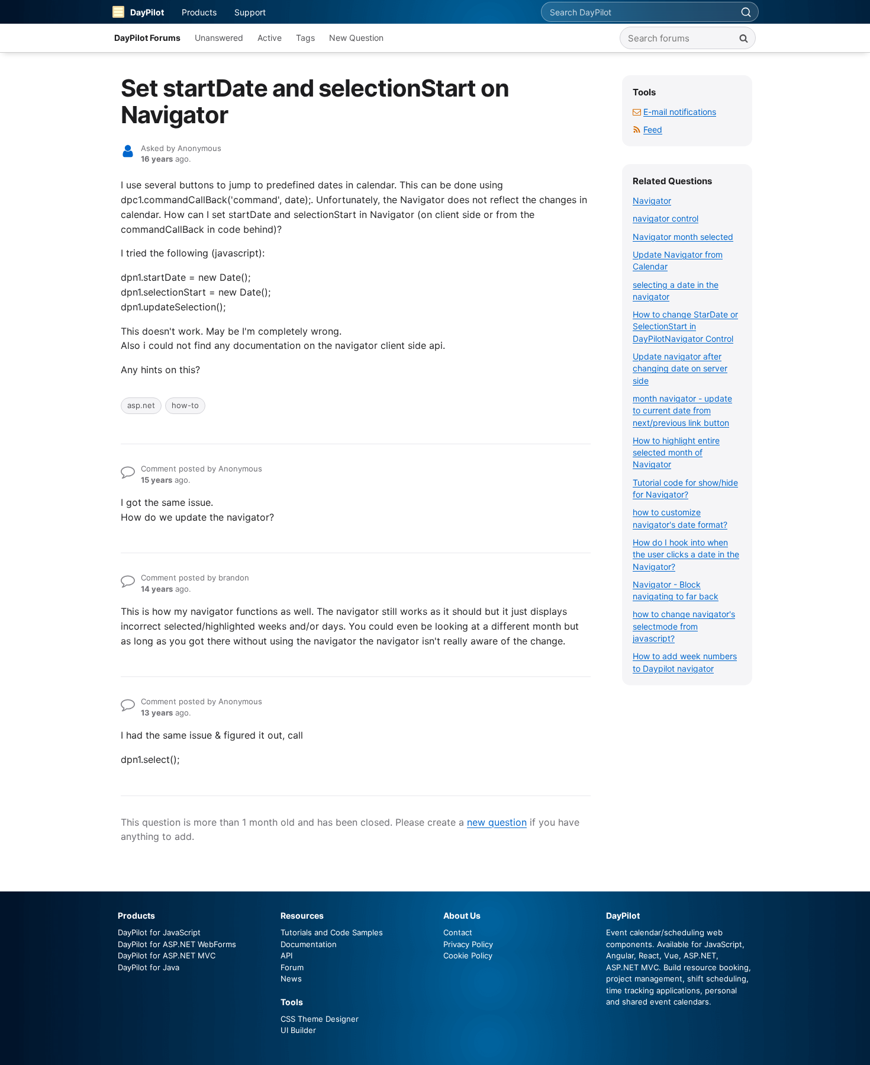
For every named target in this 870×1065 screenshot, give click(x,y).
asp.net (141, 405)
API (286, 955)
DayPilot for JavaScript (159, 932)
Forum (292, 967)
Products (199, 12)
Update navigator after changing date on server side (680, 368)
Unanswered (219, 38)
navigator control (665, 218)
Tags (305, 38)
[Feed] (637, 129)
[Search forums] (743, 38)
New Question (356, 38)
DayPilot (147, 12)
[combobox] (637, 11)
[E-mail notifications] (637, 112)
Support (250, 12)
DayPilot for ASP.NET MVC (166, 955)
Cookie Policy (467, 955)
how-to (185, 405)
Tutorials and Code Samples (332, 932)
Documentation (309, 944)
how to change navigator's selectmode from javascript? (684, 626)
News (291, 978)
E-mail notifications (679, 112)
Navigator (652, 200)
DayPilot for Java (148, 967)
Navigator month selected (683, 237)
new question (497, 822)
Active (269, 38)
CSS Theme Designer (320, 1019)
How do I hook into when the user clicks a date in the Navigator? (686, 554)
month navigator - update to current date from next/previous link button (682, 410)
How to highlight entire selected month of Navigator (676, 452)
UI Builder (298, 1030)
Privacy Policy (468, 944)
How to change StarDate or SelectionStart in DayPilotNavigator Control (685, 326)
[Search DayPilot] (745, 11)
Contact (457, 932)
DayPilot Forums (147, 38)
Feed (652, 129)
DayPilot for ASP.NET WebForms (177, 944)
